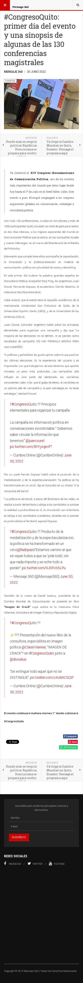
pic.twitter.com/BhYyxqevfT (31, 447)
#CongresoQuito (23, 404)
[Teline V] (20, 5)
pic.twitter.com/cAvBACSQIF (52, 678)
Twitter (37, 864)
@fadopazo (26, 550)
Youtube (59, 864)
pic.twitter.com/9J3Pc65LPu (44, 568)
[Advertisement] (41, 917)
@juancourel (35, 441)
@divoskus (18, 659)
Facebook (15, 864)
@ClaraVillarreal (34, 647)
